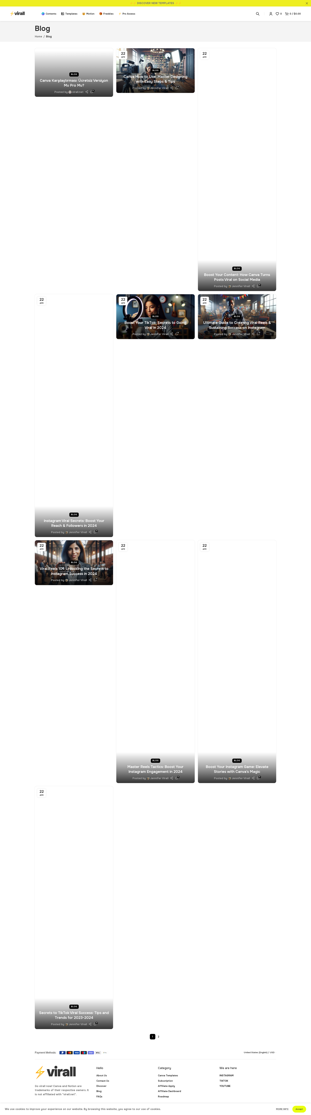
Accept (299, 1109)
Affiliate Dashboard (169, 1091)
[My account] (271, 14)
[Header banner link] (150, 3)
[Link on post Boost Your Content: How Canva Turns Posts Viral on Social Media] (237, 169)
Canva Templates (168, 1075)
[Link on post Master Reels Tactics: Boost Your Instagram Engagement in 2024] (155, 661)
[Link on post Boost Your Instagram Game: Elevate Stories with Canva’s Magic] (237, 661)
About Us (101, 1075)
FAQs (99, 1096)
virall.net (77, 92)
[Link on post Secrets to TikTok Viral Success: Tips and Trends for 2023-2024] (74, 907)
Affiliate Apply (166, 1086)
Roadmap (163, 1096)
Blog (74, 74)
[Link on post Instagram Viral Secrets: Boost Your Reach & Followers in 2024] (74, 415)
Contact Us (102, 1080)
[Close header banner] (307, 3)
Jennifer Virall (159, 88)
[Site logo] (24, 13)
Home (38, 36)
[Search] (257, 14)
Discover (101, 1086)
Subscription (165, 1080)
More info (282, 1109)
